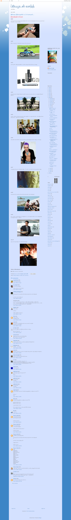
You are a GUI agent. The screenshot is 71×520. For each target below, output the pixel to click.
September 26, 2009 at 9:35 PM (18, 476)
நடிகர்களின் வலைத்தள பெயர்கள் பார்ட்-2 (52, 160)
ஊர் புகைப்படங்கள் (50, 234)
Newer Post (13, 508)
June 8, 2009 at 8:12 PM (17, 413)
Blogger (40, 517)
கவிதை (49, 187)
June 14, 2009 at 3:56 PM (17, 469)
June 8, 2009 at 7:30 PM (17, 408)
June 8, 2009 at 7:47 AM (17, 325)
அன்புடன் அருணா (16, 466)
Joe (14, 359)
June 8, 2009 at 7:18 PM (17, 396)
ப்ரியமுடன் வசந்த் (23, 6)
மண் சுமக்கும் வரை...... (53, 155)
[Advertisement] (28, 496)
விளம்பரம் (49, 244)
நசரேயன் (14, 366)
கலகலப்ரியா (15, 471)
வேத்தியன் (15, 307)
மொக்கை (49, 201)
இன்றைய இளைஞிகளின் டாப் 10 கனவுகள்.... (53, 134)
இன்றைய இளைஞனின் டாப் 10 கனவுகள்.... (52, 151)
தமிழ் (48, 225)
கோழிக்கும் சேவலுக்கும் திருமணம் (53, 146)
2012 (50, 93)
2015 (50, 90)
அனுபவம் (49, 195)
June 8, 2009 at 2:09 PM (17, 352)
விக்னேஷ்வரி (15, 345)
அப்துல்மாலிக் (15, 340)
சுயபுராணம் (49, 223)
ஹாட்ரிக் (50, 128)
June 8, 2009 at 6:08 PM (17, 364)
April (50, 169)
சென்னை (49, 228)
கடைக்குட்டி (15, 327)
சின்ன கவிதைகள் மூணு (53, 135)
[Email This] (30, 273)
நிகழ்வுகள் (49, 214)
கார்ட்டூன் (49, 193)
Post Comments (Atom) (30, 511)
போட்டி (49, 203)
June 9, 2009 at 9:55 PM (17, 422)
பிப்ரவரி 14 (49, 204)
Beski (14, 316)
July (50, 105)
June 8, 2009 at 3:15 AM (17, 282)
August (51, 104)
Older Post (43, 508)
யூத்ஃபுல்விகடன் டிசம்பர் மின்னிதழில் (53, 241)
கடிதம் (49, 222)
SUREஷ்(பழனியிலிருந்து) (17, 291)
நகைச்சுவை (26, 275)
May (50, 168)
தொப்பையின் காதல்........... (52, 164)
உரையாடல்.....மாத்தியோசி (53, 158)
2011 (50, 94)
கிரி (13, 410)
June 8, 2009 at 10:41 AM (17, 338)
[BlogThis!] (31, 273)
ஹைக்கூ (49, 245)
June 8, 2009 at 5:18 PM (17, 357)
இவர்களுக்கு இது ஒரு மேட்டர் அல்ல (52, 122)
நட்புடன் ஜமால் (15, 284)
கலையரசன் (15, 334)
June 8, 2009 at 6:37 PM (17, 369)
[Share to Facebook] (34, 273)
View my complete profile (52, 69)
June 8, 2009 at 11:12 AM (17, 343)
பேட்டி (48, 215)
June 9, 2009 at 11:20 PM (17, 464)
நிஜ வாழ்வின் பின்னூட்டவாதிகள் (52, 154)
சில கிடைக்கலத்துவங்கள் (53, 117)
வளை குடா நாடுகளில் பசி (53, 149)
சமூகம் (23, 275)
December (51, 98)
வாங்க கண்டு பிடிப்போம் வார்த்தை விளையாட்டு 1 (53, 144)
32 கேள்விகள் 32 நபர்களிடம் (52, 120)
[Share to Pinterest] (35, 273)
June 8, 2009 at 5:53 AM (17, 289)
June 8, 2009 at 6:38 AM (17, 305)
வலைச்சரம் (49, 242)
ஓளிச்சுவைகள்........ (52, 162)
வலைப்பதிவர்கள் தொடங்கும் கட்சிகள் (52, 137)
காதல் (49, 190)
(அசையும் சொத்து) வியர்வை (52, 110)
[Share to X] (33, 273)
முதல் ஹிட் (49, 239)
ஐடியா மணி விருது (52, 142)
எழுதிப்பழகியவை (50, 226)
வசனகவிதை (50, 196)
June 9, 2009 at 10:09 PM (17, 445)
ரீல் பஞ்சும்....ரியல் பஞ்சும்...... (52, 112)
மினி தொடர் (49, 217)
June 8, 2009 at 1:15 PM (17, 348)
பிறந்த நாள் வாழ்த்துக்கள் (51, 206)
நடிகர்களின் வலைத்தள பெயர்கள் (52, 166)
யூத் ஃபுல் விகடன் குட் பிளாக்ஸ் (52, 192)
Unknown (15, 478)
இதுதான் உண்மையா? (52, 108)
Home (28, 508)
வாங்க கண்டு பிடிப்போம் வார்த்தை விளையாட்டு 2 (53, 131)
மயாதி (14, 350)
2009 (50, 97)
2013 (50, 91)
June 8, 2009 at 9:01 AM (17, 332)
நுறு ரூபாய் (51, 129)
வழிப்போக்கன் (15, 371)
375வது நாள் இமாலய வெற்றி (17, 275)
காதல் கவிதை (50, 198)
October (51, 101)
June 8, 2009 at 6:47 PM (17, 387)
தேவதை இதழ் (50, 236)
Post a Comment (15, 483)
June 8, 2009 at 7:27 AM (17, 314)
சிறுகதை (49, 212)
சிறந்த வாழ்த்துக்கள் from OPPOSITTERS (53, 126)
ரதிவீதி (49, 233)
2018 (50, 87)
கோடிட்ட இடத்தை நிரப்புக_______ (52, 124)
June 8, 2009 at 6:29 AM (17, 298)
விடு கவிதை (49, 220)
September (51, 102)
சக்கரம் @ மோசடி (52, 114)
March (51, 171)
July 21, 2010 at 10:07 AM (17, 481)
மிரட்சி (50, 148)
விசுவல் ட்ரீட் (49, 209)
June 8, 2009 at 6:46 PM (17, 376)
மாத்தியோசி (49, 185)
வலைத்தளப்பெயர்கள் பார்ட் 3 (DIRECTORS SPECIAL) (53, 140)
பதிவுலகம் (49, 231)
